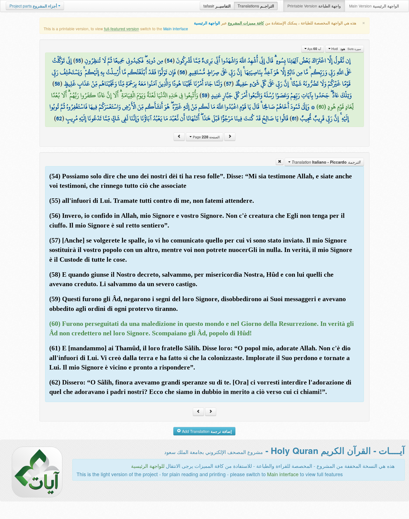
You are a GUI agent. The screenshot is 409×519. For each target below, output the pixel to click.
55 (78, 60)
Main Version (374, 6)
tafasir (217, 6)
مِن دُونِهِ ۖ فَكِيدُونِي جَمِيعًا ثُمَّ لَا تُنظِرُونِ (124, 60)
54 (170, 60)
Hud (346, 48)
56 (182, 72)
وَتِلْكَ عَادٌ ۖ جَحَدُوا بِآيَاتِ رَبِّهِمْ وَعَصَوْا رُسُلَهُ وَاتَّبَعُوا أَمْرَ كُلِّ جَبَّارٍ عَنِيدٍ (281, 95)
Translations (256, 6)
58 (57, 84)
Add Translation (206, 431)
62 (59, 118)
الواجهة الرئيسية (207, 23)
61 (294, 118)
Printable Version (314, 6)
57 (228, 84)
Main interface (175, 28)
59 (204, 95)
